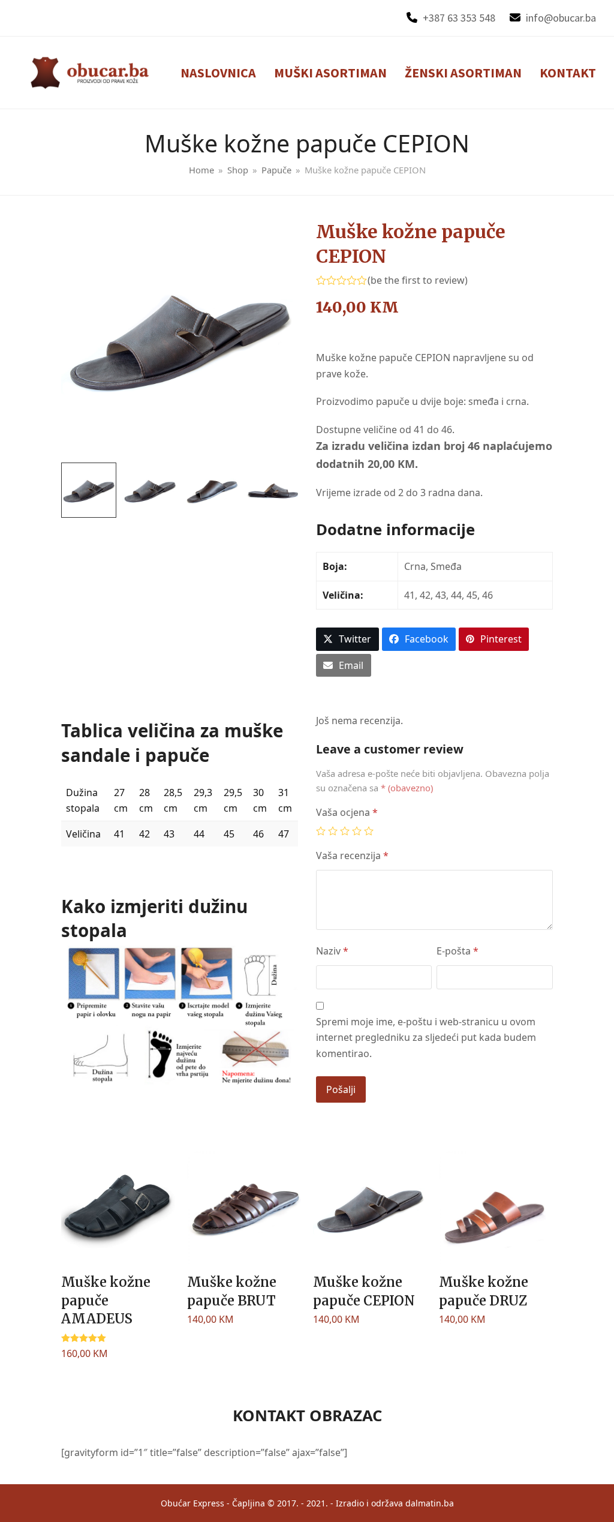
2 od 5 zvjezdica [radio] (333, 831)
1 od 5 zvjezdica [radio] (321, 831)
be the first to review (418, 280)
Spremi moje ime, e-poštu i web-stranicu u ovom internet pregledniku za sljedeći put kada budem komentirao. (426, 1037)
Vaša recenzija (352, 855)
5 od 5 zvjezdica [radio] (369, 831)
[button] (347, 639)
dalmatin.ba (429, 1503)
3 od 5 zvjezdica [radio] (345, 831)
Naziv (332, 950)
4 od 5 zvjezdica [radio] (357, 831)
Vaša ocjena (347, 812)
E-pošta (457, 950)
